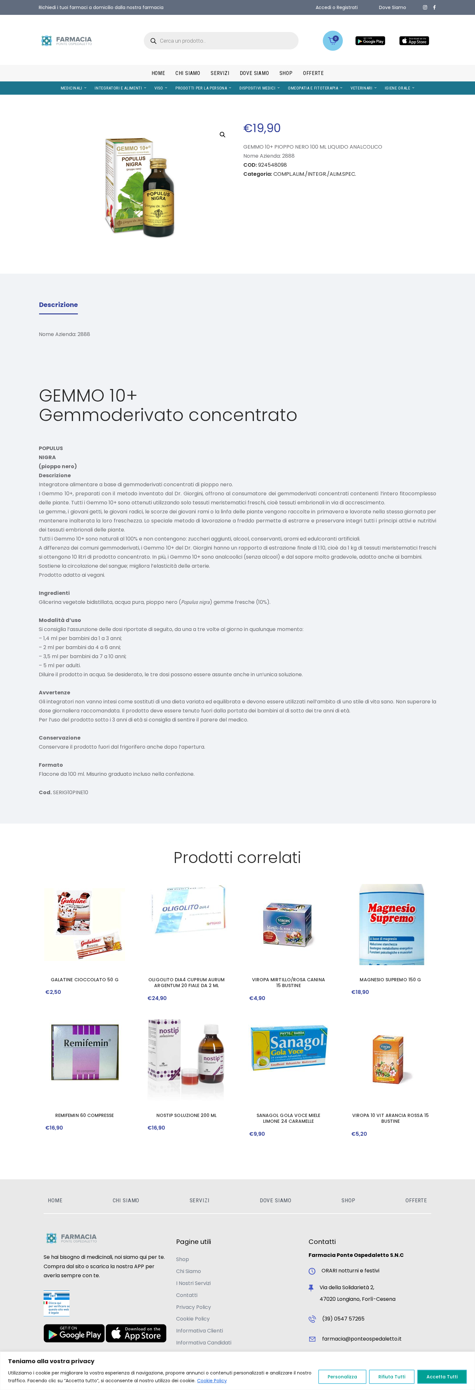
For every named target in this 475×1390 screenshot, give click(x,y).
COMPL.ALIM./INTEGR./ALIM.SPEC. (314, 174)
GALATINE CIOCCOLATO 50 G (85, 980)
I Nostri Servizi (193, 1283)
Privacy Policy (193, 1307)
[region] (237, 1371)
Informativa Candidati (203, 1342)
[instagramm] (425, 7)
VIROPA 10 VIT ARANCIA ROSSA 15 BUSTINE (390, 1118)
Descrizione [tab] (58, 304)
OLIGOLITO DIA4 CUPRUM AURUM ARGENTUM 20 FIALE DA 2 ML (186, 982)
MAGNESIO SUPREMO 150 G (390, 980)
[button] (222, 135)
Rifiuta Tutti (391, 1377)
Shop (182, 1259)
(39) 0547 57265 (343, 1318)
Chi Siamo (188, 1271)
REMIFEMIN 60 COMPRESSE (84, 1115)
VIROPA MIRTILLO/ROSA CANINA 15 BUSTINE (288, 982)
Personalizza (342, 1377)
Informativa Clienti (199, 1330)
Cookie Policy (212, 1380)
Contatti (186, 1295)
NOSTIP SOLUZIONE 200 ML (186, 1115)
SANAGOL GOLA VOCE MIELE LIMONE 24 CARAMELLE (289, 1118)
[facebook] (434, 7)
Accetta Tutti (442, 1377)
